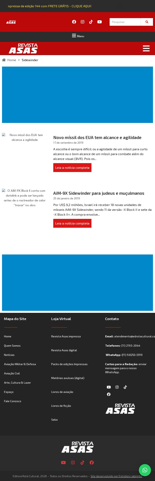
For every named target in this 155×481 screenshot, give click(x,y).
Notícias (9, 354)
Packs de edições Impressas (69, 364)
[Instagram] (83, 22)
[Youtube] (99, 22)
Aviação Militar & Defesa (20, 364)
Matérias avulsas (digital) (67, 378)
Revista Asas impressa (66, 336)
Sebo (54, 419)
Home (7, 336)
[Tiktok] (91, 22)
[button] (77, 35)
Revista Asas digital (64, 350)
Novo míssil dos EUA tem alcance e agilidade (97, 137)
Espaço (9, 391)
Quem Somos (12, 345)
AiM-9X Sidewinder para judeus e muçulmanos (98, 193)
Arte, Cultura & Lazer (17, 382)
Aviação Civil (12, 373)
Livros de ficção (61, 405)
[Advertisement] (78, 95)
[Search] (147, 22)
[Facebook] (74, 22)
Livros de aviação (62, 391)
